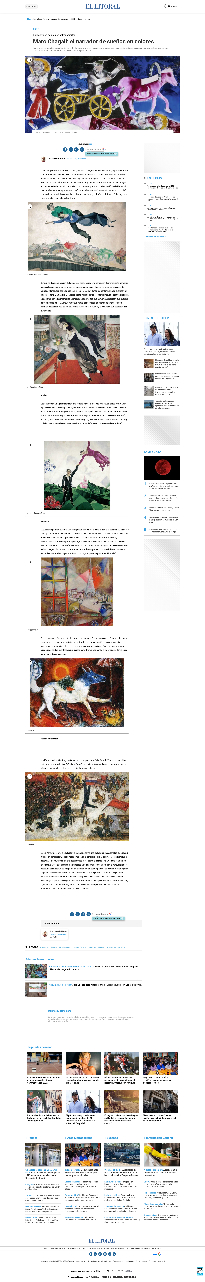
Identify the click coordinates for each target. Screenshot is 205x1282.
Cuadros (92, 947)
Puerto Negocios (136, 1248)
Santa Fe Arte (80, 947)
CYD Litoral (86, 1248)
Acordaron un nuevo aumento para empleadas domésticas (161, 208)
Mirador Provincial (109, 1248)
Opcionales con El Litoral (146, 1261)
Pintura (101, 947)
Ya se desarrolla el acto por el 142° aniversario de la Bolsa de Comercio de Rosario (162, 187)
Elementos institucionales (123, 1261)
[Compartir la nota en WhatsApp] (76, 149)
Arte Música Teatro (48, 947)
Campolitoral (48, 1248)
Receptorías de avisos (77, 1261)
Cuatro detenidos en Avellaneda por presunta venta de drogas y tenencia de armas (163, 198)
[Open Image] (29, 60)
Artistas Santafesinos (116, 947)
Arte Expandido (65, 947)
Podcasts (96, 1248)
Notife (146, 1248)
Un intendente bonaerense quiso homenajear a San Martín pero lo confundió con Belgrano (160, 229)
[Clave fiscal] (200, 1275)
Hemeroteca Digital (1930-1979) (53, 1261)
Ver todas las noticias (154, 237)
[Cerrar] (115, 154)
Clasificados (75, 1248)
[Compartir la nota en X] (71, 149)
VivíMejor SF (123, 1248)
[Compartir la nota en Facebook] (65, 149)
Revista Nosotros (62, 1248)
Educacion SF (156, 1248)
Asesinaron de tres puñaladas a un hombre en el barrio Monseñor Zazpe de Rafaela (163, 218)
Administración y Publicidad (99, 1261)
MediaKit (161, 1261)
